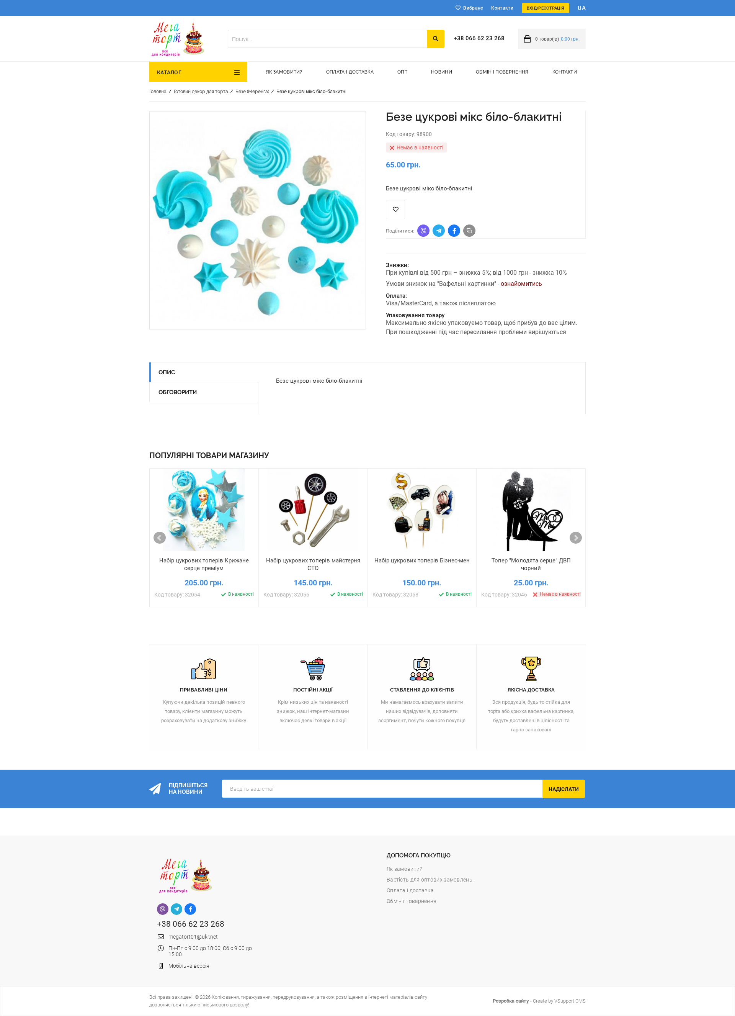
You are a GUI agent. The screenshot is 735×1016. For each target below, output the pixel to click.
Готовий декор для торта (201, 91)
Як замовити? (284, 72)
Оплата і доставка (350, 72)
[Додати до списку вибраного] (204, 557)
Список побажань (395, 209)
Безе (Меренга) (252, 91)
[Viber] (162, 909)
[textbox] (327, 39)
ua (582, 8)
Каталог (169, 72)
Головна (158, 91)
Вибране (473, 8)
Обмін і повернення (502, 72)
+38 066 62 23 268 (479, 38)
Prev (160, 538)
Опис (166, 372)
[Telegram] (176, 909)
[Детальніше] (240, 557)
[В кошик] (168, 557)
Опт (402, 72)
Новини (441, 72)
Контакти (502, 8)
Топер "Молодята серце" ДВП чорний (531, 564)
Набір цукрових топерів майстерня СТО (313, 564)
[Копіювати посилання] (469, 231)
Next (576, 538)
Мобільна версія (188, 966)
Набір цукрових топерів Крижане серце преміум (204, 564)
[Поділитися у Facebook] (454, 231)
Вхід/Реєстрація (546, 8)
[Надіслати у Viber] (423, 231)
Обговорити (177, 392)
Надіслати (564, 789)
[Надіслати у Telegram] (439, 231)
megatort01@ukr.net (193, 937)
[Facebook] (190, 909)
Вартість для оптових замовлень (429, 880)
